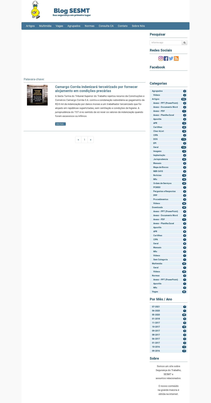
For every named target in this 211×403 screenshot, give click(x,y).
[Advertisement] (84, 53)
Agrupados (73, 26)
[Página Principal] (35, 10)
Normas (89, 26)
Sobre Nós (138, 26)
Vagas (59, 26)
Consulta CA (106, 26)
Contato (123, 26)
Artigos (30, 26)
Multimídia (45, 26)
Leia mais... (60, 124)
